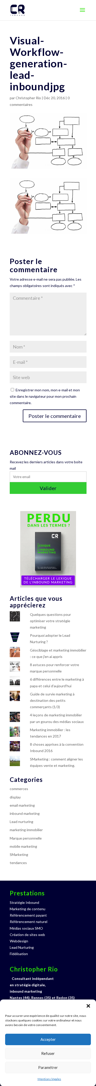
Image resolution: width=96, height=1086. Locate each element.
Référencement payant (28, 915)
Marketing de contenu (27, 909)
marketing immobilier (26, 830)
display (15, 797)
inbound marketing (25, 813)
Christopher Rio (28, 98)
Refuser (48, 1053)
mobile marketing (23, 846)
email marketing (22, 805)
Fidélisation (19, 954)
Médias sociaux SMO (26, 928)
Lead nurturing (21, 821)
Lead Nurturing (22, 947)
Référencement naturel (28, 921)
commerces (19, 789)
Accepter (48, 1039)
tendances (18, 862)
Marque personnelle (26, 838)
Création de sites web (27, 934)
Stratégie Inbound (24, 902)
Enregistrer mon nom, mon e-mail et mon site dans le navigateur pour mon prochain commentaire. (45, 396)
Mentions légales (49, 1079)
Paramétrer (48, 1067)
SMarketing (19, 854)
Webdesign (19, 941)
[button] (88, 1005)
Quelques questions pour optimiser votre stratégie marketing (50, 620)
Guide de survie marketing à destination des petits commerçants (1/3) (52, 700)
